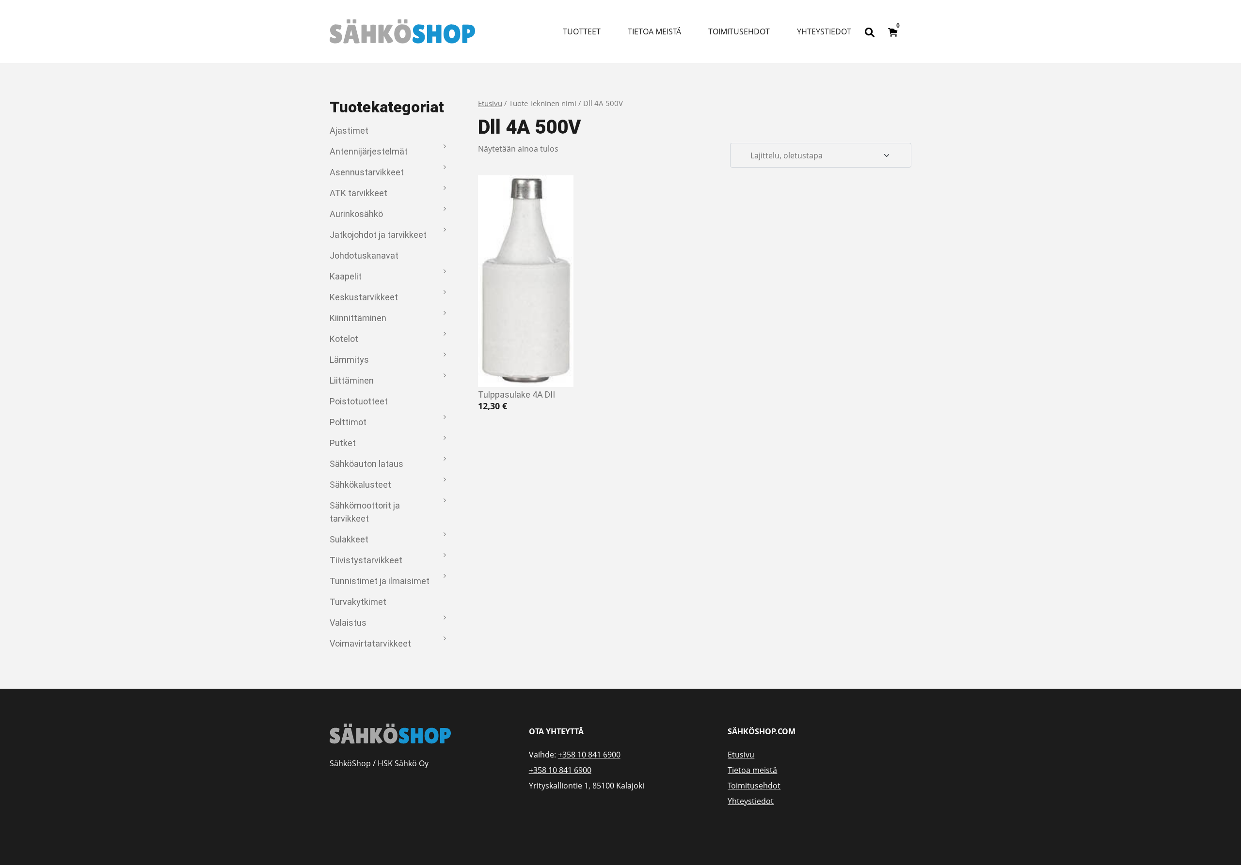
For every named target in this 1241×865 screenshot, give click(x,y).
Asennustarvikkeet (367, 172)
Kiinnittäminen (358, 318)
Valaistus (348, 623)
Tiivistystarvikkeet (366, 560)
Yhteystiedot (824, 31)
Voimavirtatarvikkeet (370, 643)
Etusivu (490, 103)
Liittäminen (352, 380)
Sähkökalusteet (360, 484)
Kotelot (344, 339)
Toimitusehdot (739, 31)
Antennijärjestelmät (369, 151)
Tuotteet (582, 31)
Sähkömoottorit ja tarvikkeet (365, 512)
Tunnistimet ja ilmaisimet (380, 581)
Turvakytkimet (358, 602)
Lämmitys (349, 360)
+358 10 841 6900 (589, 754)
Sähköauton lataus (366, 464)
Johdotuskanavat (364, 255)
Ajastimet (349, 130)
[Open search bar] (870, 31)
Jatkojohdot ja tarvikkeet (378, 235)
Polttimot (348, 422)
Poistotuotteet (359, 401)
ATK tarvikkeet (358, 193)
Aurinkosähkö (356, 214)
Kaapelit (346, 276)
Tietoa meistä (654, 31)
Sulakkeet (349, 539)
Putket (343, 443)
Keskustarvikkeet (364, 297)
